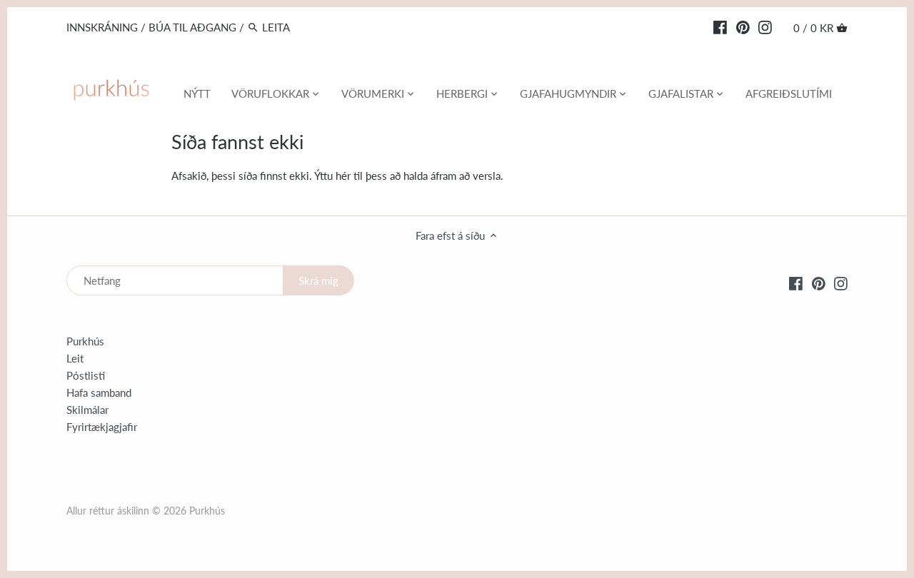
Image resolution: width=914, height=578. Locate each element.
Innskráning (102, 27)
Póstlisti (85, 375)
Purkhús (85, 341)
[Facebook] (720, 26)
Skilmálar (87, 409)
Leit (75, 358)
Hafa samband (98, 392)
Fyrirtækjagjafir (101, 426)
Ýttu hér (332, 175)
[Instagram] (765, 26)
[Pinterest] (743, 26)
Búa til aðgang (192, 27)
